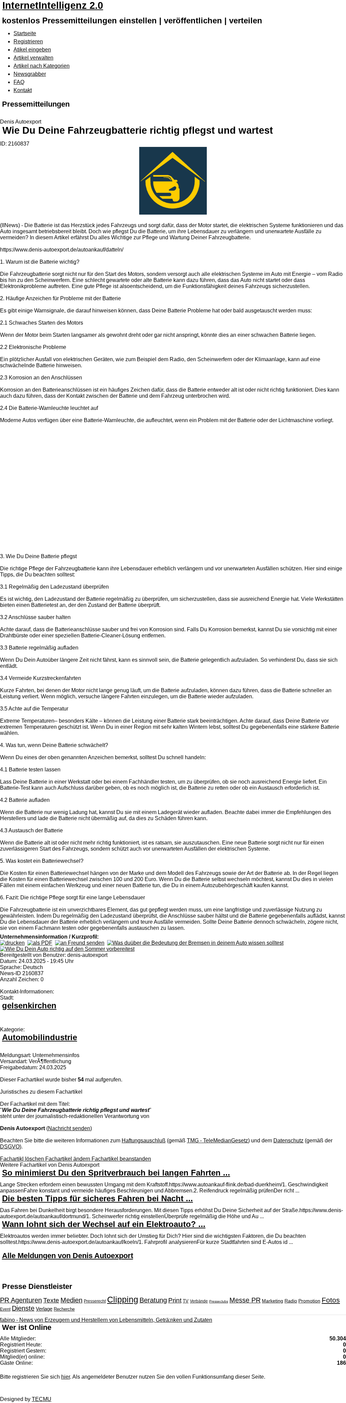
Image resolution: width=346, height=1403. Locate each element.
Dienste (23, 1308)
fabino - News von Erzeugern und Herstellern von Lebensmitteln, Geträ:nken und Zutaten (106, 1320)
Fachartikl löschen (22, 1159)
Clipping (122, 1299)
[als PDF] (39, 943)
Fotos (331, 1300)
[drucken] (12, 943)
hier (65, 1377)
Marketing (272, 1300)
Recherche (64, 1309)
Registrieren (28, 41)
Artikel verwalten (33, 58)
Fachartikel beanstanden (121, 1159)
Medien (71, 1300)
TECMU (41, 1399)
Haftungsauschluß (144, 1140)
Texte (51, 1300)
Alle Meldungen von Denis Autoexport (67, 1255)
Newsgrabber (30, 74)
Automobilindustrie (39, 1037)
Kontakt (23, 90)
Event (5, 1309)
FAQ (19, 82)
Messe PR (245, 1300)
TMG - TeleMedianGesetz (217, 1140)
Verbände (199, 1301)
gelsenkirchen (29, 1005)
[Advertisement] (101, 489)
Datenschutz (288, 1140)
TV (186, 1300)
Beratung (153, 1300)
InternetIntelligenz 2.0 (52, 5)
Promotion (309, 1300)
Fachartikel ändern (68, 1159)
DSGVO (10, 1146)
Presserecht (95, 1301)
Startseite (25, 33)
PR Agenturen (21, 1300)
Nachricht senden (69, 1128)
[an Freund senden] (79, 943)
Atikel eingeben (32, 49)
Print (174, 1300)
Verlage (44, 1309)
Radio (291, 1300)
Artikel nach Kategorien (42, 66)
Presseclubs (218, 1301)
